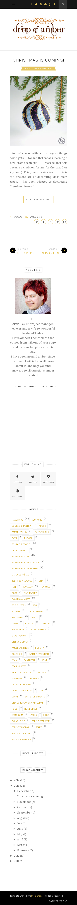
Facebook (17, 482)
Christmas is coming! (38, 60)
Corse (15, 623)
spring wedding (20, 727)
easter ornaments (35, 696)
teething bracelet (22, 733)
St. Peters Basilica (21, 672)
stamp (39, 727)
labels (33, 715)
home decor (30, 708)
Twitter (33, 482)
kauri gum (17, 715)
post (14, 593)
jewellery (28, 587)
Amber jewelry (19, 532)
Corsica (29, 623)
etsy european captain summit (28, 702)
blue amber (18, 629)
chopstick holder (21, 684)
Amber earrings (20, 648)
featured (45, 587)
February (23, 850)
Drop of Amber (20, 550)
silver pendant (20, 635)
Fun (14, 587)
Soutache (37, 519)
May (20, 834)
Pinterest (17, 496)
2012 (16, 855)
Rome (44, 660)
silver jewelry (38, 629)
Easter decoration (38, 654)
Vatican (42, 672)
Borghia (39, 648)
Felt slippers (18, 605)
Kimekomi (45, 623)
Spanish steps (19, 666)
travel (34, 617)
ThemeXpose (37, 895)
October (22, 807)
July (19, 823)
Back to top (57, 901)
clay (40, 690)
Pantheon (29, 660)
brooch (28, 538)
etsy (41, 580)
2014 (17, 780)
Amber (42, 526)
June (20, 828)
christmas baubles (38, 68)
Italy (14, 660)
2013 (17, 785)
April (20, 839)
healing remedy (35, 611)
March (21, 845)
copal (15, 696)
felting (16, 611)
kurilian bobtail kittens (25, 568)
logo (46, 715)
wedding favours (21, 739)
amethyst (17, 678)
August (21, 818)
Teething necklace (22, 580)
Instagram (48, 482)
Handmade (17, 519)
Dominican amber (21, 599)
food (15, 708)
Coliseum (17, 654)
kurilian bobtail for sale (25, 562)
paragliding (18, 721)
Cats (14, 538)
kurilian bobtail (20, 556)
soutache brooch (21, 544)
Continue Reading (38, 199)
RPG (35, 605)
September (24, 812)
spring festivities (41, 721)
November (24, 801)
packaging (17, 617)
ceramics (33, 678)
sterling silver (20, 641)
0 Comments (36, 217)
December (24, 791)
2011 (16, 861)
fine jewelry (30, 593)
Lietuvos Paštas (20, 574)
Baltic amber (42, 532)
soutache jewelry (21, 526)
